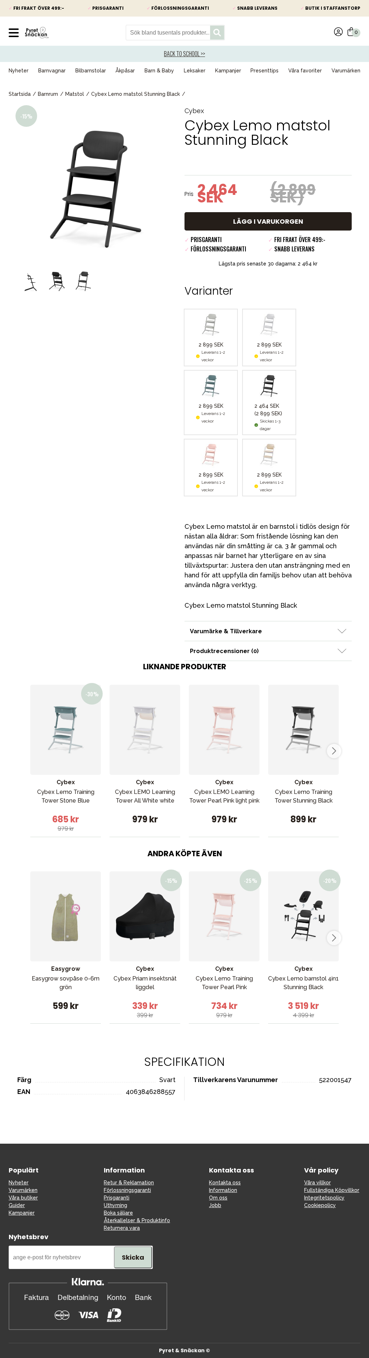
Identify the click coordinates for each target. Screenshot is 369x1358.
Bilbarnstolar (90, 70)
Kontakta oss (225, 1182)
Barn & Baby (159, 70)
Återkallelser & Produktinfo (137, 1220)
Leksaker (194, 70)
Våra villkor (317, 1182)
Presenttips (264, 70)
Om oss (218, 1198)
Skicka (133, 1257)
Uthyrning (115, 1205)
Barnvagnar (52, 70)
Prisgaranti (116, 1198)
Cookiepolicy (320, 1205)
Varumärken (346, 70)
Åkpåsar (125, 70)
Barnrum (48, 94)
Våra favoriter (305, 70)
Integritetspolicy (324, 1198)
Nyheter (18, 70)
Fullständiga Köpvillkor (331, 1190)
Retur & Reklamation (129, 1182)
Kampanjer (228, 70)
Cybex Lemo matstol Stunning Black (135, 94)
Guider (17, 1205)
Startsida (20, 94)
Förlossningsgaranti (127, 1190)
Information (223, 1190)
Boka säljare (118, 1213)
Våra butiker (23, 1198)
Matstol (74, 94)
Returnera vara (122, 1228)
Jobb (215, 1205)
